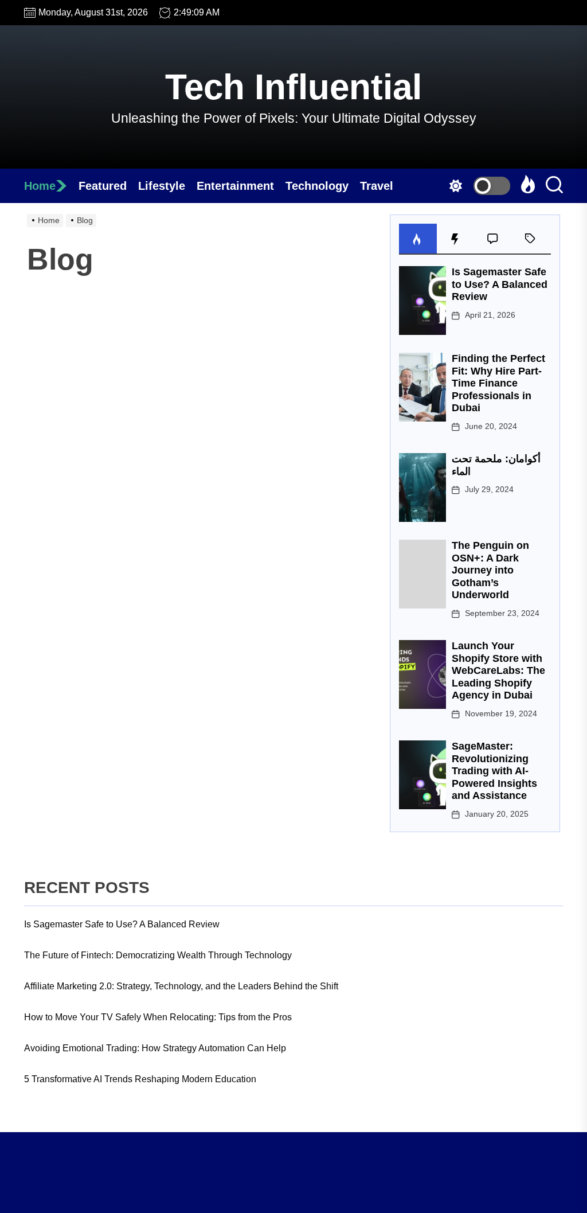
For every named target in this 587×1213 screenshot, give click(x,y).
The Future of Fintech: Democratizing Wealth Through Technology (158, 955)
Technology (317, 186)
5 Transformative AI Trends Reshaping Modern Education (140, 1079)
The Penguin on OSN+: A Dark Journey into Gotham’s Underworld (490, 570)
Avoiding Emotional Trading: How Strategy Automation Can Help (155, 1048)
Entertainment (235, 186)
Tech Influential (293, 87)
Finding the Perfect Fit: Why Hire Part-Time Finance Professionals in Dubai (498, 383)
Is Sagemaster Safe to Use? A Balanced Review (499, 284)
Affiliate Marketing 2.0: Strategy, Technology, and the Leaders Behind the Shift (181, 986)
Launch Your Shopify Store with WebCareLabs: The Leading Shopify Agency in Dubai (498, 670)
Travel (376, 186)
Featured (103, 186)
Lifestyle (161, 186)
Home (40, 186)
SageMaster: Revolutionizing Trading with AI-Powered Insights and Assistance (494, 770)
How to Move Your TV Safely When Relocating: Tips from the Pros (158, 1017)
